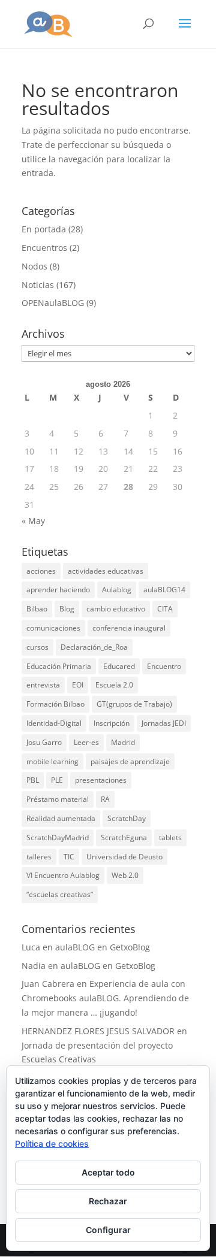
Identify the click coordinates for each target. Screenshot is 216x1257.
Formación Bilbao (55, 704)
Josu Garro (44, 742)
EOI (77, 685)
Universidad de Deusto (124, 857)
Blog (66, 609)
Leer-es (86, 742)
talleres (39, 857)
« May (33, 520)
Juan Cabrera (48, 983)
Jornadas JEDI (164, 723)
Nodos (34, 266)
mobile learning (52, 761)
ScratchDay (126, 818)
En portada (44, 229)
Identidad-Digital (54, 723)
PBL (32, 780)
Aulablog (116, 589)
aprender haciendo (58, 589)
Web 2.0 (125, 875)
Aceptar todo (108, 1172)
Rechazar (108, 1201)
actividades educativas (105, 571)
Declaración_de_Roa (94, 647)
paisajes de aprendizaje (130, 761)
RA (105, 799)
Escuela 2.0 (114, 685)
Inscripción (112, 723)
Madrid (123, 742)
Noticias (38, 284)
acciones (41, 571)
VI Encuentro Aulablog (63, 875)
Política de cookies (52, 1143)
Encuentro (164, 666)
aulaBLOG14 (164, 589)
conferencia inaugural (129, 628)
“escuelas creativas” (59, 894)
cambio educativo (115, 609)
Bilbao (36, 609)
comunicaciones (53, 628)
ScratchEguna (124, 837)
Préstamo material (57, 799)
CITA (165, 609)
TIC (69, 857)
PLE (57, 780)
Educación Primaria (58, 666)
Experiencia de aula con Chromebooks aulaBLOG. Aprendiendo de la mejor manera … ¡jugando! (105, 998)
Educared (119, 666)
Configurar (108, 1230)
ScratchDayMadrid (57, 837)
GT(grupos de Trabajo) (134, 704)
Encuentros (44, 247)
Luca (31, 947)
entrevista (43, 685)
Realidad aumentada (60, 818)
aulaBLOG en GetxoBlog (102, 947)
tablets (170, 837)
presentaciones (101, 780)
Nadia (34, 965)
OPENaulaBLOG (53, 302)
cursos (37, 647)
